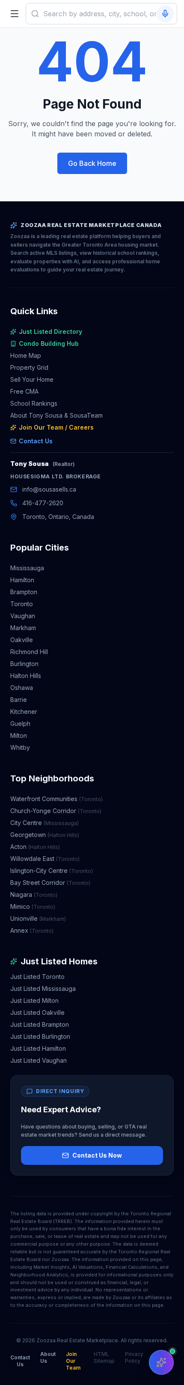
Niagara (33, 894)
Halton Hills (25, 675)
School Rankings (33, 403)
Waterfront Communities (56, 798)
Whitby (20, 747)
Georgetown (44, 834)
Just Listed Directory (50, 331)
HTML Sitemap (104, 1357)
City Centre (44, 822)
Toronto (21, 603)
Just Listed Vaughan (38, 1060)
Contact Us (36, 441)
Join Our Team (73, 1361)
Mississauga (27, 568)
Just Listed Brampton (39, 1024)
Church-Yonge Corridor (55, 810)
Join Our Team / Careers (56, 427)
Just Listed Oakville (37, 1012)
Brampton (23, 591)
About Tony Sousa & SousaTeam (56, 415)
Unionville (38, 918)
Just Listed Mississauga (43, 988)
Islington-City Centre (51, 870)
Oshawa (21, 687)
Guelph (20, 723)
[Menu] (14, 13)
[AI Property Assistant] (161, 1362)
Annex (31, 930)
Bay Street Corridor (50, 882)
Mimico (32, 906)
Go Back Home (92, 163)
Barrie (18, 699)
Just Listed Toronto (37, 976)
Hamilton (22, 579)
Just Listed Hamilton (38, 1048)
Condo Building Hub (49, 343)
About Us (48, 1357)
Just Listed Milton (34, 1000)
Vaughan (22, 615)
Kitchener (23, 711)
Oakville (21, 639)
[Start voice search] (165, 13)
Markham (23, 627)
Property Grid (29, 367)
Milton (18, 735)
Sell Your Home (31, 379)
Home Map (25, 355)
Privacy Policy (134, 1357)
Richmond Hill (29, 651)
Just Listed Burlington (40, 1036)
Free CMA (24, 391)
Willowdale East (45, 858)
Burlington (24, 663)
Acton (35, 846)
